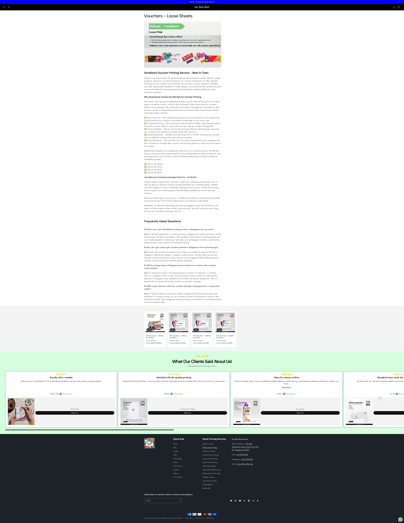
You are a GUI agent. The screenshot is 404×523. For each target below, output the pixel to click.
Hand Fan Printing (209, 451)
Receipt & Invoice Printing (211, 473)
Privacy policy (189, 518)
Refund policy (210, 518)
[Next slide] (380, 398)
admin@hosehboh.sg (245, 464)
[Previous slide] (23, 398)
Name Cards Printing (210, 462)
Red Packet (206, 488)
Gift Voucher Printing (210, 447)
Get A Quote (177, 459)
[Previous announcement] (4, 2)
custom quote (171, 198)
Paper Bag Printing (209, 466)
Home (175, 462)
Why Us (176, 473)
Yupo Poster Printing (210, 481)
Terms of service (199, 518)
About (175, 444)
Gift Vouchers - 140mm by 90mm (225, 337)
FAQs (175, 455)
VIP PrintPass (177, 477)
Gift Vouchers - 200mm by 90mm (178, 337)
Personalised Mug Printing (212, 470)
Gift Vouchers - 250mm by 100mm (155, 337)
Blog (174, 447)
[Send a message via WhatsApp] (400, 519)
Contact (176, 451)
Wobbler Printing (208, 477)
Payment (176, 470)
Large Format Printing (210, 459)
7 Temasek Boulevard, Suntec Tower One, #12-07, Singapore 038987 (245, 447)
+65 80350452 (242, 454)
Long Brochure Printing (210, 455)
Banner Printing (208, 444)
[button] (4, 7)
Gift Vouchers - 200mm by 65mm (202, 337)
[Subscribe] (179, 500)
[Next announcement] (400, 2)
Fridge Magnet (208, 484)
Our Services (177, 466)
